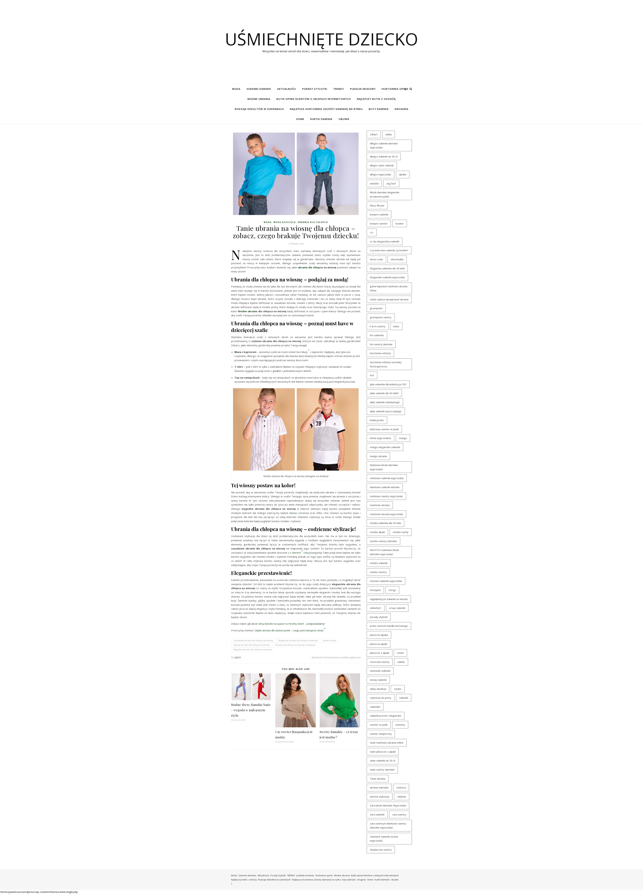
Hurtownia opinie (395, 88)
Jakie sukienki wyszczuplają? (386, 411)
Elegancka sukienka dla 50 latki (387, 268)
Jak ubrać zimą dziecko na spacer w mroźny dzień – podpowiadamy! (286, 623)
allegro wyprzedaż (380, 174)
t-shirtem (295, 552)
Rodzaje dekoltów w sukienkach (259, 109)
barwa (293, 513)
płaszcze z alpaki (379, 652)
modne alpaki (377, 532)
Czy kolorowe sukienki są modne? (389, 250)
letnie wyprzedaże (380, 438)
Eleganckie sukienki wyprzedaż (387, 277)
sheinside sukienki (380, 670)
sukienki (403, 697)
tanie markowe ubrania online (386, 742)
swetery (400, 724)
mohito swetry (378, 572)
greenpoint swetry (380, 317)
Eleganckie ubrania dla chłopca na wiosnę (298, 640)
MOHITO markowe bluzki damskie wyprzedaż (384, 552)
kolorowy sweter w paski (384, 429)
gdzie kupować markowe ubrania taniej (388, 288)
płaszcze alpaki (378, 644)
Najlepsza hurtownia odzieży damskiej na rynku (326, 109)
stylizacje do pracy (380, 697)
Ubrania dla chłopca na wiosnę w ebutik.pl (295, 645)
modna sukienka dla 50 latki (385, 523)
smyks (397, 688)
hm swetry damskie (381, 344)
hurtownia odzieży (380, 353)
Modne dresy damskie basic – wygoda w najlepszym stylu (251, 710)
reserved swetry (379, 662)
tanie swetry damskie (382, 769)
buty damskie (379, 109)
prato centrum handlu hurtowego (389, 625)
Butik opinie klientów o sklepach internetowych (313, 99)
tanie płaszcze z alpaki (383, 751)
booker (400, 223)
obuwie (344, 119)
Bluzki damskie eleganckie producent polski (384, 194)
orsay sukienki (397, 608)
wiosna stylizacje (379, 796)
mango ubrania (378, 456)
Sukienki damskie (258, 88)
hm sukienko (377, 335)
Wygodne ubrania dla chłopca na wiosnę (252, 649)
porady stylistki (378, 617)
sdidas (401, 662)
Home (300, 119)
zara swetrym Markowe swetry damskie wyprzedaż (388, 825)
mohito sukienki (378, 563)
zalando (401, 796)
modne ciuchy (329, 640)
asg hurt (391, 183)
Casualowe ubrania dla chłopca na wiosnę (253, 640)
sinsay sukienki (378, 679)
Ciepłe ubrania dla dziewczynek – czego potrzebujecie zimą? (289, 630)
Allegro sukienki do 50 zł (384, 156)
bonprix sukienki (379, 214)
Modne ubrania (258, 99)
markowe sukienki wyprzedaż (387, 478)
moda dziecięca (284, 222)
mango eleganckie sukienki (385, 447)
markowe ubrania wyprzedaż (386, 514)
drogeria (401, 109)
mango (403, 438)
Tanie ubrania (377, 778)
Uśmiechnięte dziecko (321, 38)
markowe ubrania (380, 505)
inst (372, 375)
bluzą (308, 552)
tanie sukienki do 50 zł (382, 760)
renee (400, 652)
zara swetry (399, 814)
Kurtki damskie (321, 119)
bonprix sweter (379, 223)
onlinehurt (375, 608)
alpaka (402, 174)
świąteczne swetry (381, 849)
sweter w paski (378, 724)
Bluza (237, 352)
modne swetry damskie (383, 541)
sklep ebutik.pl (378, 688)
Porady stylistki (314, 88)
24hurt (374, 134)
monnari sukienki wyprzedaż (386, 581)
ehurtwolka (397, 259)
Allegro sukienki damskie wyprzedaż (384, 145)
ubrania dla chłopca (313, 222)
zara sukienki (377, 814)
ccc (371, 232)
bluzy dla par (377, 205)
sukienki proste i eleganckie (385, 715)
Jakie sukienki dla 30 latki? (384, 393)
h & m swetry (377, 326)
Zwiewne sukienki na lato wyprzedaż (384, 838)
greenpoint (376, 308)
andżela (374, 183)
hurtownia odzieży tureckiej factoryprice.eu (385, 364)
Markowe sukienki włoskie (385, 487)
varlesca (401, 787)
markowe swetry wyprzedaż (386, 496)
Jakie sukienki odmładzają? (385, 402)
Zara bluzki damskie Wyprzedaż (388, 805)
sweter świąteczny (381, 733)
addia (388, 134)
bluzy (319, 303)
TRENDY (338, 88)
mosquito (375, 590)
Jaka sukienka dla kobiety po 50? (388, 384)
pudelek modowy (363, 88)
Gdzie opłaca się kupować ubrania (389, 299)
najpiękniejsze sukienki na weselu (389, 599)
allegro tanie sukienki (382, 165)
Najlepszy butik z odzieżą (376, 99)
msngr (392, 590)
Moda (236, 88)
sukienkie (375, 706)
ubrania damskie (379, 787)
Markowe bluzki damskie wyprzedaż (384, 467)
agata (237, 657)
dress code (376, 259)
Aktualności (286, 88)
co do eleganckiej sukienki (384, 241)
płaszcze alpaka (379, 635)
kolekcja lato (377, 420)
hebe (396, 326)
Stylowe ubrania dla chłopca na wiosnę (251, 645)
